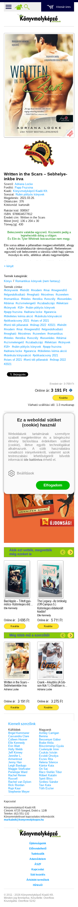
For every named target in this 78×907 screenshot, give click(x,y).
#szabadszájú (46, 303)
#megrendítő (59, 290)
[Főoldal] (18, 7)
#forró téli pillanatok (16, 325)
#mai (47, 290)
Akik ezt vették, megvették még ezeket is (30, 552)
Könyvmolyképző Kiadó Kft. (30, 191)
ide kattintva (33, 459)
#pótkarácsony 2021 (16, 320)
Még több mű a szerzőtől (29, 635)
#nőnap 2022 (38, 325)
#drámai (9, 303)
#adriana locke (33, 312)
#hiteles (26, 299)
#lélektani (62, 303)
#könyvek (10, 307)
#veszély (49, 299)
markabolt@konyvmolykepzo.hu (24, 819)
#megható (33, 294)
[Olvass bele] (66, 129)
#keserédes (64, 299)
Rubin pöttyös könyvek (30, 194)
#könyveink (11, 290)
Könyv (8, 281)
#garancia (50, 312)
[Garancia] (39, 153)
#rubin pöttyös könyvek (40, 307)
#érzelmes (47, 294)
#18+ (21, 307)
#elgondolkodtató (14, 294)
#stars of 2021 (40, 320)
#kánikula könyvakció (48, 316)
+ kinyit (8, 266)
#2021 (51, 325)
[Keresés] (27, 7)
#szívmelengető (26, 303)
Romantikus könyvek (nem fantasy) (37, 281)
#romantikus (11, 299)
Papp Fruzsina (24, 187)
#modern (36, 290)
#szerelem (62, 294)
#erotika (37, 299)
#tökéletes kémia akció (18, 316)
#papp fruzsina (13, 312)
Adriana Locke (24, 184)
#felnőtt (24, 290)
